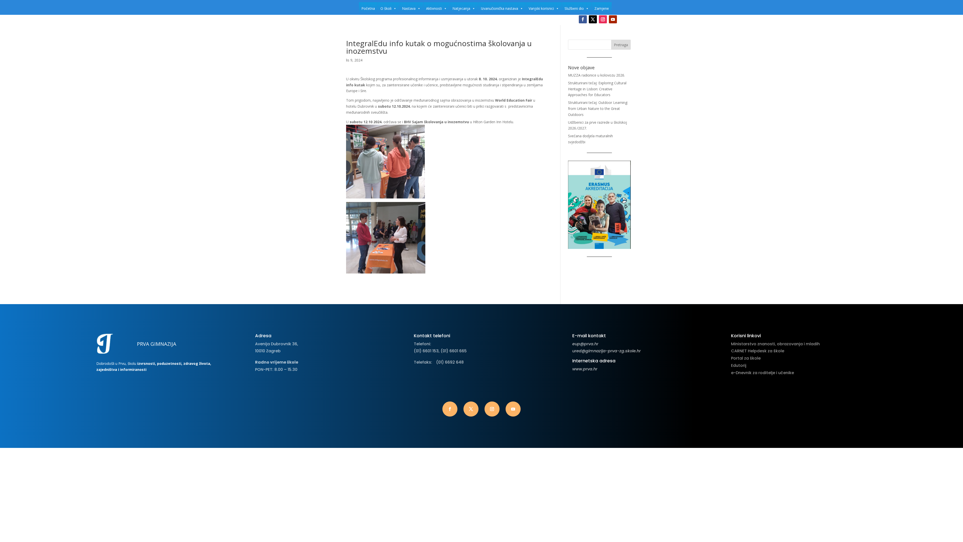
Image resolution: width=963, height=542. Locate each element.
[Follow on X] (593, 19)
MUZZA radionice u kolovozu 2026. (596, 75)
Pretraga (621, 44)
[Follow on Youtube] (613, 19)
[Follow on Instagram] (603, 19)
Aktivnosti (434, 8)
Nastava (409, 8)
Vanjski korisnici (541, 8)
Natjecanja (461, 8)
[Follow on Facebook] (583, 19)
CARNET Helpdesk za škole (757, 351)
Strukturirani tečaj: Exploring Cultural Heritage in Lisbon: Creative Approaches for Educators (597, 89)
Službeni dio (574, 8)
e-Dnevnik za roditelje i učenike (762, 373)
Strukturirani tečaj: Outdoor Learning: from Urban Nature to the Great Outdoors (598, 108)
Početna (368, 8)
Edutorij (738, 365)
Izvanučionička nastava (499, 8)
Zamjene (601, 8)
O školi (385, 8)
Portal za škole (746, 358)
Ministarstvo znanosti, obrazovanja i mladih (775, 344)
